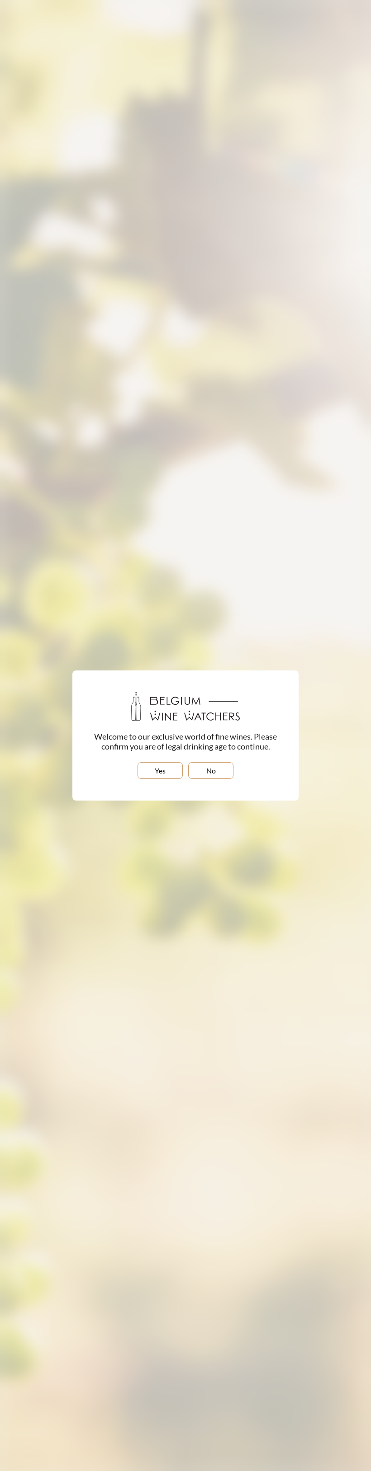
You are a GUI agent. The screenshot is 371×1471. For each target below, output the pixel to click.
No (211, 770)
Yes (160, 770)
